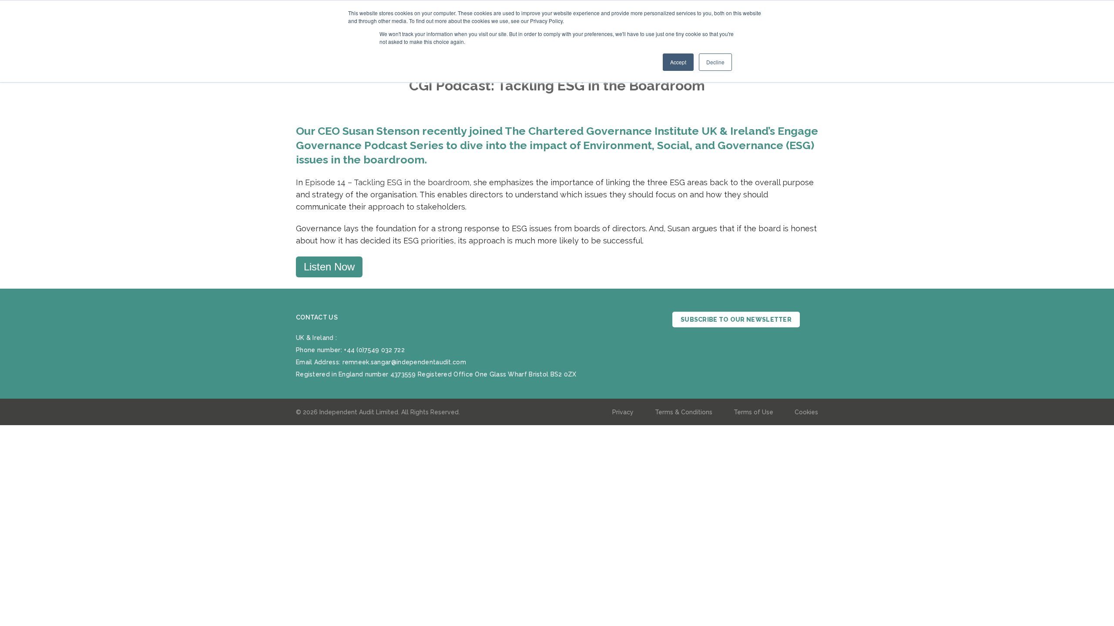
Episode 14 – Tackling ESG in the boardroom (387, 182)
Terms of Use (753, 412)
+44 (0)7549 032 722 (374, 349)
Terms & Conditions (683, 412)
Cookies (806, 412)
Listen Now (329, 267)
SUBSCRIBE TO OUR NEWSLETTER (736, 319)
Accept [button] (678, 62)
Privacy (623, 412)
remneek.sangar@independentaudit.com (404, 362)
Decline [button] (715, 62)
